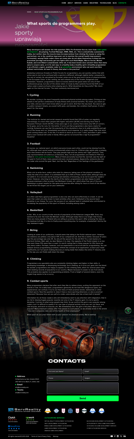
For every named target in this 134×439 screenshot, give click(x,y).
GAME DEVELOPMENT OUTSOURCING (56, 428)
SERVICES (78, 3)
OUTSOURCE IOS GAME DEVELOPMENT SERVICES (101, 426)
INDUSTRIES (94, 3)
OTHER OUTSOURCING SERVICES (96, 428)
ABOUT (70, 3)
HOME (64, 3)
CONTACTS (122, 3)
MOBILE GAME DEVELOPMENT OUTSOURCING (58, 426)
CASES (85, 3)
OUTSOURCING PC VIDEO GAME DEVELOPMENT (101, 423)
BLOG (115, 3)
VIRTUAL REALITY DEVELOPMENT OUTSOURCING (59, 421)
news (29, 12)
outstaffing (66, 67)
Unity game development (45, 157)
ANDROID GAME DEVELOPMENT (54, 430)
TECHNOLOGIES (105, 3)
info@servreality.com (22, 387)
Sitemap (55, 436)
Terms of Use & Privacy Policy (41, 436)
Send (83, 398)
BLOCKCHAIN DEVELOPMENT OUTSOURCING (100, 421)
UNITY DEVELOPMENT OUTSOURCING (56, 423)
